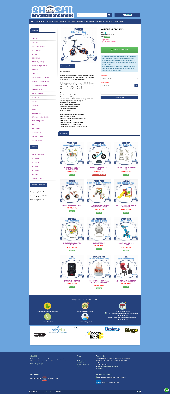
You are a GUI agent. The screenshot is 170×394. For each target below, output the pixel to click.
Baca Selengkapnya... (37, 364)
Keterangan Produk (67, 66)
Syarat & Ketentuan (60, 21)
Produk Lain (63, 133)
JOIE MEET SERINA (99, 243)
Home (79, 359)
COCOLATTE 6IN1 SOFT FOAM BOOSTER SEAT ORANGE (99, 282)
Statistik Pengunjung (38, 184)
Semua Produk (100, 21)
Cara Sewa (49, 21)
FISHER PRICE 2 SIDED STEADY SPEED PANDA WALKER (99, 206)
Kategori (35, 30)
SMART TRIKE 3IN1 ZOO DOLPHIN (126, 244)
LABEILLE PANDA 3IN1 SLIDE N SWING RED (126, 206)
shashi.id (100, 369)
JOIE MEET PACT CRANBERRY (126, 281)
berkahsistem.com (50, 392)
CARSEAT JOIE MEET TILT (72, 281)
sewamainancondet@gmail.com (108, 367)
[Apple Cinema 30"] (79, 45)
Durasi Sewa (104, 75)
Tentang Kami (40, 21)
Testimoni (80, 21)
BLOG (74, 21)
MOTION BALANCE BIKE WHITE (72, 205)
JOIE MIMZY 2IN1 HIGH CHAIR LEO (126, 168)
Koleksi (34, 147)
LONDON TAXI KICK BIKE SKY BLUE (99, 168)
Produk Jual (110, 21)
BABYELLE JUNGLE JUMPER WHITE (72, 244)
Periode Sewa (105, 82)
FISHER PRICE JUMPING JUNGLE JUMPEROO (71, 168)
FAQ (69, 21)
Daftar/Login (119, 21)
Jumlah (103, 89)
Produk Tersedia (89, 21)
